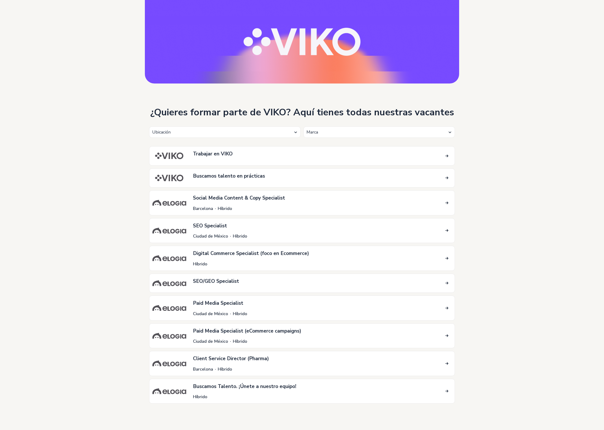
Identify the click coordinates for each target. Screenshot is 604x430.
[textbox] (224, 132)
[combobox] (225, 132)
